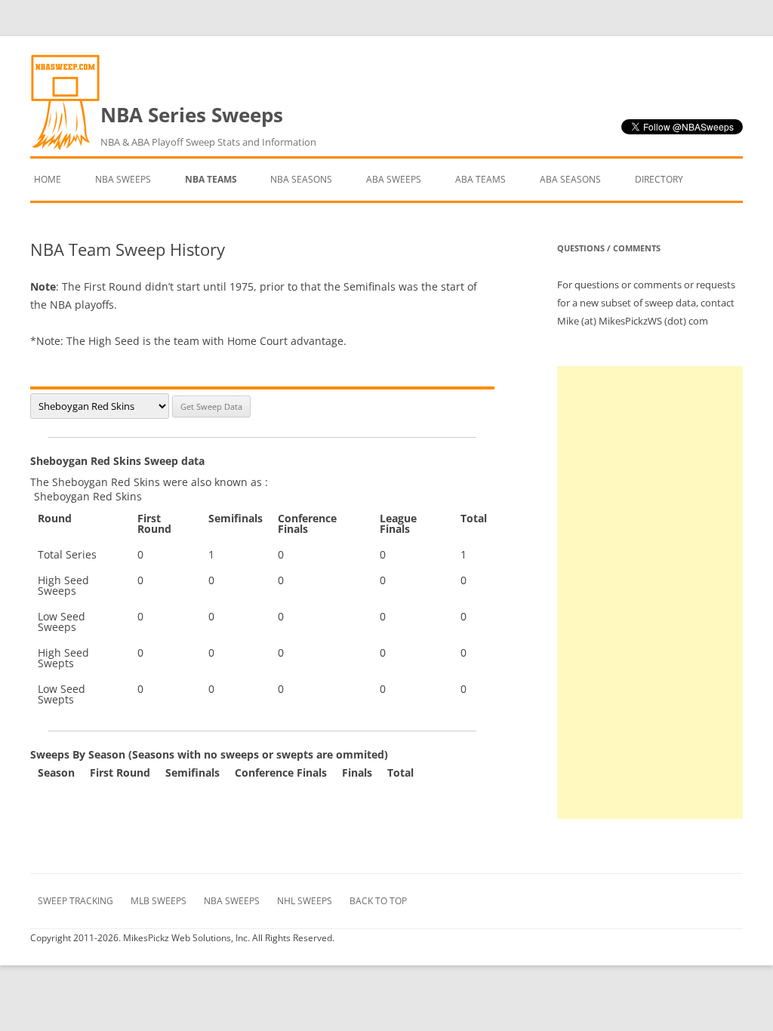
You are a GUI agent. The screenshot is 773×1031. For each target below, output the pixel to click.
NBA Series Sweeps (208, 125)
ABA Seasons (570, 179)
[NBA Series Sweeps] (65, 147)
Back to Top (378, 900)
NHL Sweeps (304, 900)
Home (47, 179)
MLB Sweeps (158, 900)
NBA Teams (211, 179)
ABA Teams (480, 179)
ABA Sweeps (393, 179)
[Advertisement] (650, 592)
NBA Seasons (301, 179)
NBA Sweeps (123, 179)
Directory (659, 179)
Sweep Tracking (75, 900)
